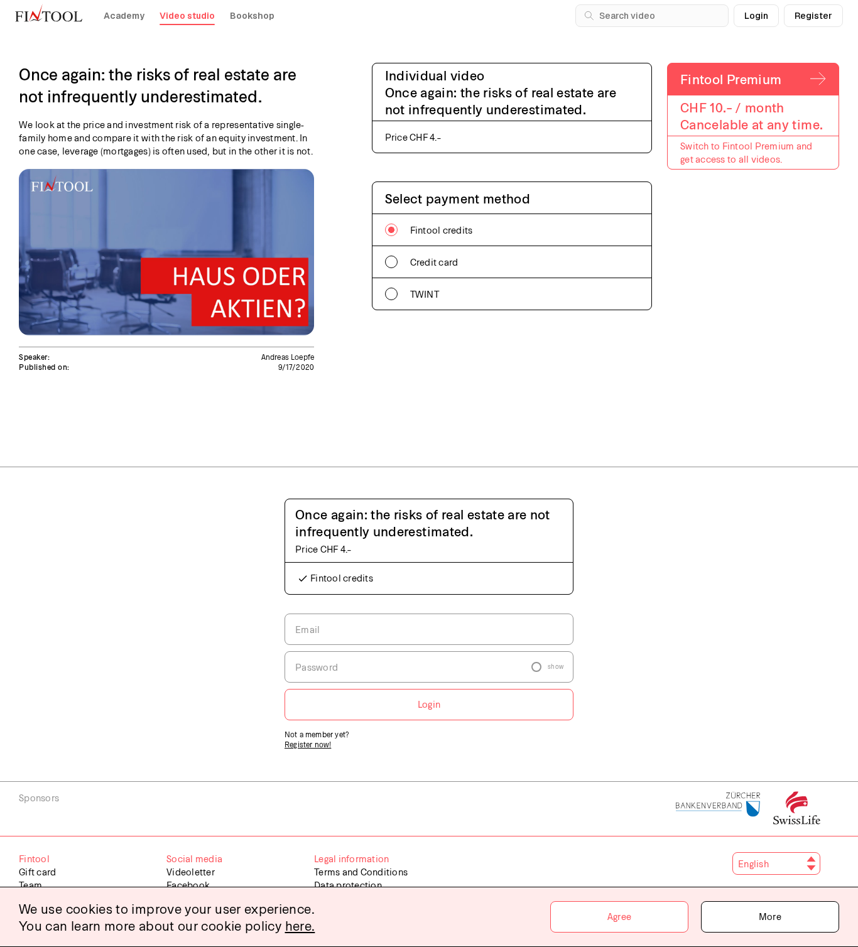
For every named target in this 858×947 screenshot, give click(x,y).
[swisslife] (796, 808)
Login (756, 15)
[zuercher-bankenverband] (718, 808)
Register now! (308, 744)
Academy (124, 15)
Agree (619, 916)
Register (813, 15)
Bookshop (252, 15)
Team (30, 884)
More (770, 916)
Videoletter (190, 871)
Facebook (188, 884)
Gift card (37, 871)
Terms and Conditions (361, 871)
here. (300, 925)
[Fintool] (48, 12)
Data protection (348, 884)
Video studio (187, 15)
